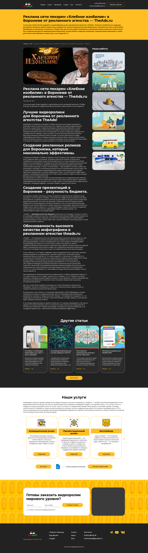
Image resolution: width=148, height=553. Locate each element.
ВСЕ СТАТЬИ (74, 378)
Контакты (79, 5)
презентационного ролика (70, 130)
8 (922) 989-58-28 (99, 3)
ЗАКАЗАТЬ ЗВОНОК (116, 5)
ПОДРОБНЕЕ (41, 454)
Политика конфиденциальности (74, 547)
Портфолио (57, 5)
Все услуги (43, 466)
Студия (66, 5)
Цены (73, 535)
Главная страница (56, 532)
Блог (71, 5)
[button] (124, 439)
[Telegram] (111, 532)
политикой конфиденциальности (45, 510)
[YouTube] (117, 532)
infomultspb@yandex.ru (97, 6)
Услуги (50, 5)
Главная (42, 5)
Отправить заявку (72, 505)
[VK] (123, 532)
